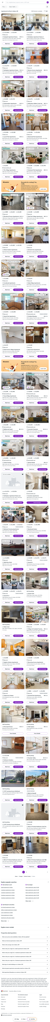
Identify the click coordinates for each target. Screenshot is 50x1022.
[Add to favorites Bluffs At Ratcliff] (47, 772)
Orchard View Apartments (34, 249)
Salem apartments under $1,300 (32, 895)
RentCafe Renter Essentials (23, 1001)
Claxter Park (31, 593)
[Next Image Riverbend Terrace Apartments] (22, 201)
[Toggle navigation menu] (2, 2)
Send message (18, 43)
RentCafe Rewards (22, 999)
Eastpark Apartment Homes (11, 37)
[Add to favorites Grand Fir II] (22, 574)
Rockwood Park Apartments (35, 136)
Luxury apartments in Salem (7, 912)
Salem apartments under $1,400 (32, 897)
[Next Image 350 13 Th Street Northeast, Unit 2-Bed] (22, 845)
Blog (2, 1004)
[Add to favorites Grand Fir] (47, 541)
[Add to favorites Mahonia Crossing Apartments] (22, 507)
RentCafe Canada (21, 997)
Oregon (21, 876)
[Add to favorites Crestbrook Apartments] (22, 261)
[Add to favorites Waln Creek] (22, 607)
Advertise (3, 1006)
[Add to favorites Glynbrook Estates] (47, 507)
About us (3, 997)
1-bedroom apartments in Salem (8, 890)
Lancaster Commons (33, 429)
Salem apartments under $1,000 (32, 887)
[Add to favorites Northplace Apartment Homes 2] (47, 15)
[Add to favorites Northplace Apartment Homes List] (22, 474)
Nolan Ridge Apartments (34, 283)
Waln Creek (7, 626)
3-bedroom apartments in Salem (8, 895)
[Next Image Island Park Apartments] (22, 301)
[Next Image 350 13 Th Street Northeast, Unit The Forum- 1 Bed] (46, 812)
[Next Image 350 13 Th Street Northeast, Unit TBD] (46, 845)
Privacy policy (42, 999)
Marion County (27, 876)
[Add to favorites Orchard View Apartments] (47, 228)
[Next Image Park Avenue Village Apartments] (22, 335)
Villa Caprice (31, 726)
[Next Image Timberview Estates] (22, 681)
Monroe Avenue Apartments (35, 70)
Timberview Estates (8, 695)
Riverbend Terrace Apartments (11, 216)
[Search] (48, 2)
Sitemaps (3, 1008)
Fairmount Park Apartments (35, 170)
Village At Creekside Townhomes (36, 629)
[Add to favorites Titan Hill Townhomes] (47, 374)
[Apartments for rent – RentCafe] (4, 991)
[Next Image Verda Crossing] (22, 448)
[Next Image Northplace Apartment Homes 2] (46, 22)
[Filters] (47, 7)
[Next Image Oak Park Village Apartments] (46, 201)
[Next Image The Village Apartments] (22, 155)
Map (18, 1019)
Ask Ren (33, 1019)
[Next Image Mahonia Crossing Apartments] (22, 514)
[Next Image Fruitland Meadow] (46, 301)
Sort (47, 11)
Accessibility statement (44, 1004)
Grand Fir (30, 562)
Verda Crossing (7, 462)
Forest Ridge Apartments (10, 396)
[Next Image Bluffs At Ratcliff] (46, 778)
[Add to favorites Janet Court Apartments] (47, 328)
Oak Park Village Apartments (35, 216)
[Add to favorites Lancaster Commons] (47, 408)
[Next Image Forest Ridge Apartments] (22, 381)
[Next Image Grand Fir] (46, 547)
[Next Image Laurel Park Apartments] (22, 122)
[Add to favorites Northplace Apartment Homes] (22, 49)
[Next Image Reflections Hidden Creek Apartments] (46, 88)
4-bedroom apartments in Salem (8, 897)
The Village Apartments (9, 170)
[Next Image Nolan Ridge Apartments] (46, 268)
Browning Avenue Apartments (35, 662)
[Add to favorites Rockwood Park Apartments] (47, 115)
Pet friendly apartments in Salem (8, 907)
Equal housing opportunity (7, 1015)
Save (24, 1019)
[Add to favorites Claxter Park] (47, 574)
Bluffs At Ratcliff (32, 793)
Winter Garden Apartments (10, 249)
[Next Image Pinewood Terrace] (22, 714)
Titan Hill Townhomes (33, 396)
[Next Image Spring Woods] (46, 448)
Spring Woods (31, 462)
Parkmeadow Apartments (10, 103)
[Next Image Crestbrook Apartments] (22, 268)
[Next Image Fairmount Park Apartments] (46, 155)
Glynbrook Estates (32, 529)
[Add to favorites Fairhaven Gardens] (22, 738)
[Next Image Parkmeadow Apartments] (22, 88)
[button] (12, 22)
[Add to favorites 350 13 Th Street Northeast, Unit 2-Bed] (22, 838)
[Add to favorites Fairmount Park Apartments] (47, 148)
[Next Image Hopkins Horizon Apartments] (22, 647)
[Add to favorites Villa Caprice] (47, 707)
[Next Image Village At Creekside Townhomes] (46, 614)
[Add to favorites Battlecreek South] (22, 408)
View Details (13, 733)
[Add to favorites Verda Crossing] (22, 441)
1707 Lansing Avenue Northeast (12, 791)
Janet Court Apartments (34, 349)
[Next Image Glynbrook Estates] (46, 514)
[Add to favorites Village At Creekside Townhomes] (47, 607)
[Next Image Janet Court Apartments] (46, 335)
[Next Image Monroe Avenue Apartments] (46, 55)
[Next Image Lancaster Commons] (46, 414)
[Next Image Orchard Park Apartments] (46, 681)
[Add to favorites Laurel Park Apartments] (22, 115)
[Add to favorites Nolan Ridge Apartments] (47, 261)
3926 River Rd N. (8, 562)
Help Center (3, 1001)
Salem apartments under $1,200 (32, 892)
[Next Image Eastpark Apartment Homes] (22, 22)
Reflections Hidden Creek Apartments (37, 103)
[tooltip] (5, 34)
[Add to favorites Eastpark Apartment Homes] (22, 15)
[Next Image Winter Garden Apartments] (22, 235)
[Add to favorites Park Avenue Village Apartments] (22, 328)
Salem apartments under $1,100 (32, 890)
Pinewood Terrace (8, 726)
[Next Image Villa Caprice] (46, 714)
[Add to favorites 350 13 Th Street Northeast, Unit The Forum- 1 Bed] (47, 805)
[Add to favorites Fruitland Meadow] (47, 295)
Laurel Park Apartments (10, 136)
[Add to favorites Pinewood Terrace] (22, 707)
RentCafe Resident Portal (23, 1006)
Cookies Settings (42, 1006)
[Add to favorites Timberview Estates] (22, 674)
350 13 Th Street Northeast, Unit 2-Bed (13, 859)
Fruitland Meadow (32, 316)
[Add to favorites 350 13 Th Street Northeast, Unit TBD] (47, 838)
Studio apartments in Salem (7, 887)
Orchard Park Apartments (34, 695)
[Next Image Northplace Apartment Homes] (22, 55)
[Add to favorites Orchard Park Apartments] (47, 674)
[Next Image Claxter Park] (46, 581)
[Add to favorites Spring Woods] (47, 441)
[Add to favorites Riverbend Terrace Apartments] (22, 195)
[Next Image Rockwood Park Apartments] (46, 122)
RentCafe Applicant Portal (23, 1004)
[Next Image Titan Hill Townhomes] (46, 381)
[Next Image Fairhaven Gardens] (22, 745)
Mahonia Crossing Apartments (11, 529)
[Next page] (47, 872)
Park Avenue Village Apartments (12, 349)
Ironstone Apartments (33, 495)
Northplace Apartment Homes (11, 70)
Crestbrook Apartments (9, 283)
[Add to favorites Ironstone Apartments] (47, 474)
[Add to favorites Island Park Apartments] (22, 295)
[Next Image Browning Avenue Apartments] (46, 647)
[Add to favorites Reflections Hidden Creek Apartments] (47, 82)
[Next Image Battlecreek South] (22, 414)
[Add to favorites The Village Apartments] (22, 148)
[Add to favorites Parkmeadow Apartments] (22, 82)
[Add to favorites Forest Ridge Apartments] (22, 374)
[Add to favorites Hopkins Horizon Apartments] (22, 641)
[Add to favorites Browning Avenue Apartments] (47, 641)
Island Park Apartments (10, 316)
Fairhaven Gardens (8, 760)
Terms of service (42, 997)
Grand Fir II (6, 595)
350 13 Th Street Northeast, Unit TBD (37, 859)
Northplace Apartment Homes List (12, 495)
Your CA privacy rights (44, 1001)
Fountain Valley (32, 758)
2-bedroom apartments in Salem (8, 892)
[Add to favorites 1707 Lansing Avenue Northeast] (22, 772)
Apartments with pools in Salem (7, 917)
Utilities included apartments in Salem (9, 910)
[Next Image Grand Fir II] (22, 581)
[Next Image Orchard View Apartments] (46, 235)
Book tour (7, 43)
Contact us (3, 999)
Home (16, 876)
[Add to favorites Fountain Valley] (47, 738)
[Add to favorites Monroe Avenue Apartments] (47, 49)
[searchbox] (27, 2)
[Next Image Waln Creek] (22, 614)
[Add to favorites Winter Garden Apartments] (22, 228)
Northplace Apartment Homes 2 (36, 37)
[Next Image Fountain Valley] (46, 745)
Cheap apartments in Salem (7, 915)
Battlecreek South (8, 429)
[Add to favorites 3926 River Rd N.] (22, 541)
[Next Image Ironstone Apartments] (46, 481)
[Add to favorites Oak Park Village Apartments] (47, 195)
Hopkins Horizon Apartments (11, 662)
